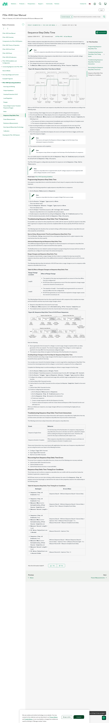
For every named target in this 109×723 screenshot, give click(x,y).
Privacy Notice (53, 717)
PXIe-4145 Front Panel (9, 49)
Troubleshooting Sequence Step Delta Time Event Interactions (95, 62)
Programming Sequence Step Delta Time (94, 47)
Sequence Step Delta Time (11, 115)
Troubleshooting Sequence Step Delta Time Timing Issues (95, 54)
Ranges (5, 102)
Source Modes (6, 70)
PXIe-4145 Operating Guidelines (11, 82)
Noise (4, 111)
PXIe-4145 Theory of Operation (11, 45)
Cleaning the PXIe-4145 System (11, 135)
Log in (101, 10)
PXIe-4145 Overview (8, 37)
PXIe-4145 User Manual (9, 33)
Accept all (78, 717)
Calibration (6, 131)
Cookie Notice (28, 719)
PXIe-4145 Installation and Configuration (9, 62)
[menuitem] (14, 4)
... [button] (59, 25)
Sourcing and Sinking (9, 86)
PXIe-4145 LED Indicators (9, 57)
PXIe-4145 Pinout (7, 53)
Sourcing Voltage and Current (10, 74)
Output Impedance (8, 90)
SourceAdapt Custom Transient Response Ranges (12, 107)
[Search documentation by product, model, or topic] (104, 16)
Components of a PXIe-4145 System (12, 41)
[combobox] (81, 16)
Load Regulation (7, 98)
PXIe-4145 (60, 36)
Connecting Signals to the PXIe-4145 (12, 66)
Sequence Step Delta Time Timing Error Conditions (95, 74)
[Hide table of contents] (23, 24)
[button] (71, 17)
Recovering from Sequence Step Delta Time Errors (95, 68)
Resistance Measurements (10, 123)
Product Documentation (34, 25)
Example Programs (8, 78)
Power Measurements (9, 119)
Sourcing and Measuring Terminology (13, 127)
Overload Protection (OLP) (10, 94)
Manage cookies (67, 717)
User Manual (68, 36)
